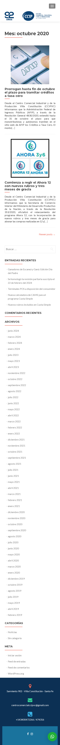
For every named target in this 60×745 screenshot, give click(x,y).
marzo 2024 (14, 336)
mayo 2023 (14, 360)
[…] (13, 127)
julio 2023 (13, 354)
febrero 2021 (15, 499)
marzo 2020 (14, 566)
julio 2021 (13, 469)
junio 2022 (13, 403)
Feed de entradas (17, 661)
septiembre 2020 (17, 530)
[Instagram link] (32, 733)
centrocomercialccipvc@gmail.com (30, 705)
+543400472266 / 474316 (30, 719)
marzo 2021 (14, 493)
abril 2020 (13, 560)
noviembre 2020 (16, 518)
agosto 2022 (14, 391)
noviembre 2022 (16, 372)
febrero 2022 (15, 427)
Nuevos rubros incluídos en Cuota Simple (29, 304)
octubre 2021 (15, 451)
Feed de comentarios (19, 667)
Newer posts (47, 234)
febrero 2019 (15, 614)
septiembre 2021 (17, 457)
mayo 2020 (14, 554)
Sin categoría (15, 638)
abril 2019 (13, 608)
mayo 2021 (14, 481)
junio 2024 (13, 330)
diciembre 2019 (16, 578)
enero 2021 (14, 506)
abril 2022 (13, 415)
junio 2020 (13, 548)
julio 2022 (13, 397)
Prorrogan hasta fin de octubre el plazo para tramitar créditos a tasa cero (30, 92)
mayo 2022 (14, 409)
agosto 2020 (14, 536)
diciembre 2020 (16, 512)
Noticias (12, 632)
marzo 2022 (14, 421)
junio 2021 (13, 475)
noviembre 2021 (16, 445)
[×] (52, 736)
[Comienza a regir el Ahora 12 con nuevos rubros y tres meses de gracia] (30, 157)
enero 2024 (14, 348)
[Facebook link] (28, 733)
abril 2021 (13, 487)
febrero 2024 (15, 342)
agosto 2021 (14, 463)
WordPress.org (16, 673)
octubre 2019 (15, 584)
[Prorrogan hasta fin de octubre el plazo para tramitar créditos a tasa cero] (30, 64)
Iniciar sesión (15, 655)
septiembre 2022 (17, 385)
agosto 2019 (14, 590)
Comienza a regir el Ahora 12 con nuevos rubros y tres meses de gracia (28, 186)
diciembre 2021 (16, 439)
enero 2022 (14, 433)
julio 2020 (13, 542)
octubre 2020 (15, 524)
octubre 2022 (15, 379)
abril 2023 (13, 366)
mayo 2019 (14, 602)
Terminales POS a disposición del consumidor (31, 288)
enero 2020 (14, 572)
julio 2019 (13, 596)
